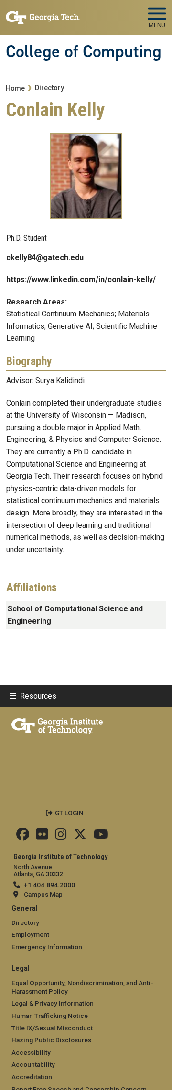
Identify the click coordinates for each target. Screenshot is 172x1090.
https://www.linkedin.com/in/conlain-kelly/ (81, 279)
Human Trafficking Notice (49, 1015)
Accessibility (31, 1052)
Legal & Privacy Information (52, 1003)
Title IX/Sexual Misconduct (52, 1028)
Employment (30, 934)
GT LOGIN (69, 813)
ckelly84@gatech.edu (45, 257)
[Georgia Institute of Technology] (43, 13)
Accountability (33, 1064)
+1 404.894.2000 (49, 885)
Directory (49, 88)
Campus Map (43, 894)
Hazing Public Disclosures (51, 1040)
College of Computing (83, 51)
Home (15, 88)
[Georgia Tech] (57, 724)
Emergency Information (46, 947)
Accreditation (31, 1076)
